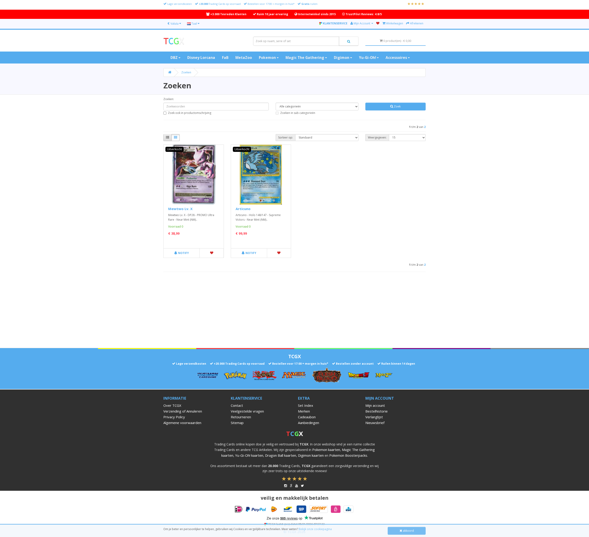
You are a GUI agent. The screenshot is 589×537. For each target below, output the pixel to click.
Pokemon (268, 57)
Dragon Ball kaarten (280, 455)
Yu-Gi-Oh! (368, 57)
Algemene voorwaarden (182, 422)
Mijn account (375, 405)
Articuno (243, 208)
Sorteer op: (285, 137)
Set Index (305, 405)
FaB (225, 57)
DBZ (174, 57)
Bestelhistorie (376, 411)
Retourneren (241, 417)
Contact (237, 405)
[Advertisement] (294, 309)
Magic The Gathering (305, 57)
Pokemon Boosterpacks (348, 455)
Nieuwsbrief (374, 422)
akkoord (408, 531)
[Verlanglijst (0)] (377, 23)
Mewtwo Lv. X (180, 208)
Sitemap (237, 422)
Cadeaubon (307, 417)
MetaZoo (243, 57)
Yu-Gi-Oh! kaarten (249, 455)
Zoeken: (168, 99)
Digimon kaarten (311, 455)
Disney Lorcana (201, 57)
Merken (304, 411)
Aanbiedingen (308, 422)
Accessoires (397, 57)
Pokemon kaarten (326, 449)
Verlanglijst (374, 417)
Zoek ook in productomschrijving (189, 113)
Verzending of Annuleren (182, 411)
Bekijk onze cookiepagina (315, 529)
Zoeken (186, 72)
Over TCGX (172, 405)
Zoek (397, 106)
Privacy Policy (174, 417)
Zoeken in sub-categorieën (297, 113)
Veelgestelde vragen (247, 411)
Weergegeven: (377, 137)
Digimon (342, 57)
